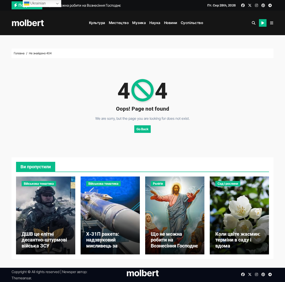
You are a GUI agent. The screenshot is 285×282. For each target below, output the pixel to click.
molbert (28, 22)
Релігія (158, 183)
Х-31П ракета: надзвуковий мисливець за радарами (102, 242)
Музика (139, 22)
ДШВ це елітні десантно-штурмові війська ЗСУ (44, 240)
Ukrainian (37, 3)
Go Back (142, 129)
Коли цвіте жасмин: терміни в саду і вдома (237, 240)
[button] (271, 23)
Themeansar (21, 278)
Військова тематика (39, 183)
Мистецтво (119, 22)
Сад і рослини (228, 183)
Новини (170, 22)
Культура (97, 22)
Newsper (69, 272)
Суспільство (192, 22)
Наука (155, 22)
